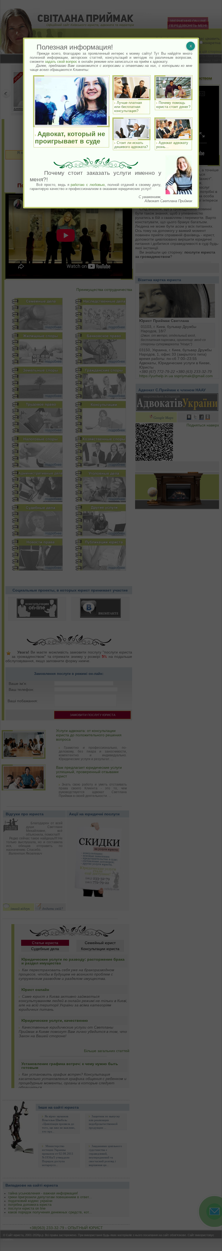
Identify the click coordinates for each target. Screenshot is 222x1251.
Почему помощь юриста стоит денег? (173, 105)
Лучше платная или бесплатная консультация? (128, 107)
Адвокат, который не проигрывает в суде (70, 137)
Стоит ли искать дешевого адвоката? (131, 145)
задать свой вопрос (61, 62)
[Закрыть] (190, 46)
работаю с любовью (88, 185)
